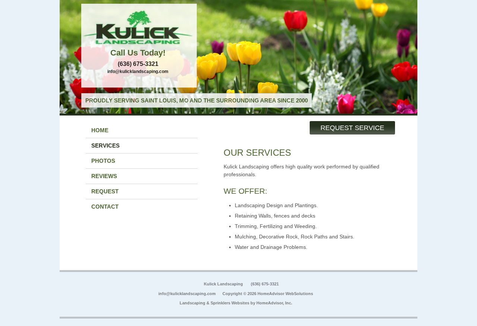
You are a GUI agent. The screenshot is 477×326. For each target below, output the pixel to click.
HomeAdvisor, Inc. (274, 303)
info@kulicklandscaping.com (137, 71)
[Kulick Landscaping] (139, 28)
